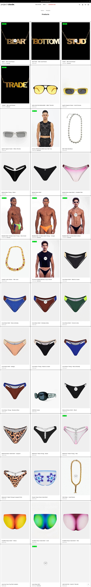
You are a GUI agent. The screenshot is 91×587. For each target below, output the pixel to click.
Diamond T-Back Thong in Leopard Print (12, 497)
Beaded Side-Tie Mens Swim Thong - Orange (43, 236)
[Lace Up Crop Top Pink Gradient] (15, 563)
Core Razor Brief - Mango (8, 366)
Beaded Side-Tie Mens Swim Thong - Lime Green (14, 236)
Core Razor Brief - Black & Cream (70, 279)
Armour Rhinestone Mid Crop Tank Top (42, 148)
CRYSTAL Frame (36, 410)
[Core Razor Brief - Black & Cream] (76, 259)
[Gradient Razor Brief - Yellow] (15, 520)
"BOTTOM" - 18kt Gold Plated (39, 61)
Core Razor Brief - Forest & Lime (70, 323)
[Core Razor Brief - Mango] (15, 346)
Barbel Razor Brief (36, 192)
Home (42, 10)
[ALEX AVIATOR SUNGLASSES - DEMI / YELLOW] (45, 84)
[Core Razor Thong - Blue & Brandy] (76, 346)
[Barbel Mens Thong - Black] (15, 172)
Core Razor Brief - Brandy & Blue (40, 323)
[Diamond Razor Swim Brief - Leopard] (15, 433)
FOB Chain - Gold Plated (68, 497)
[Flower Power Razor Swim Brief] (45, 476)
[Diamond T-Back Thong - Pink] (76, 433)
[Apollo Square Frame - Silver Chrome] (15, 128)
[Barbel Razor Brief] (45, 172)
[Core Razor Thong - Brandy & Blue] (15, 389)
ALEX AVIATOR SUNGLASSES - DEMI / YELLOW (43, 105)
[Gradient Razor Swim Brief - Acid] (45, 520)
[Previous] (3, 1)
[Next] (87, 1)
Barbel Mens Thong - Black (8, 192)
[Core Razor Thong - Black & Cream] (45, 346)
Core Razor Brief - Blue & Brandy (10, 323)
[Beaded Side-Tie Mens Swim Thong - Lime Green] (15, 215)
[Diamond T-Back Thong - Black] (45, 433)
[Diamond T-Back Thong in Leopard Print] (15, 476)
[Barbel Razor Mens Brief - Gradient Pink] (76, 172)
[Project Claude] (8, 4)
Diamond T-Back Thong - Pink (70, 453)
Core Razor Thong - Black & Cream (41, 366)
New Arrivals (38, 4)
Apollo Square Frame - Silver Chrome (11, 148)
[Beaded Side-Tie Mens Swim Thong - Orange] (45, 215)
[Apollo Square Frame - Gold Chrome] (76, 84)
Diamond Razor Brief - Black (69, 410)
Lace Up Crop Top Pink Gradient (10, 584)
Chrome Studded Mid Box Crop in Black (42, 279)
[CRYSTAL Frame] (45, 389)
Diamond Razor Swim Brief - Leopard (11, 453)
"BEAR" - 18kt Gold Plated (8, 61)
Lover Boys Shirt (36, 584)
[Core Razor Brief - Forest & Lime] (76, 302)
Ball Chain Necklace (67, 148)
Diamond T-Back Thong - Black (40, 453)
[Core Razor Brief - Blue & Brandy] (15, 302)
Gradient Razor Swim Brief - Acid (40, 540)
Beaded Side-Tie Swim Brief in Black (71, 236)
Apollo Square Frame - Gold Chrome (71, 105)
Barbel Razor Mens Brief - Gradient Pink (72, 192)
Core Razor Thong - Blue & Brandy (71, 366)
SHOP (44, 4)
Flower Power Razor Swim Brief (40, 497)
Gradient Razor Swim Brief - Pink (70, 540)
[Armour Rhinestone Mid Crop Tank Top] (45, 128)
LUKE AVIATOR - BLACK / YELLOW (70, 584)
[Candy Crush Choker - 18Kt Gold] (15, 259)
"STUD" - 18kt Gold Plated (68, 61)
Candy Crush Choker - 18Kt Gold (10, 279)
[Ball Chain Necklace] (76, 128)
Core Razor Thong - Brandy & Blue (10, 410)
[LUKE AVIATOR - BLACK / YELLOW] (76, 563)
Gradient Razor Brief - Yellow (9, 540)
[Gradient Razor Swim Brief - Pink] (76, 520)
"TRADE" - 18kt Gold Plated (8, 105)
